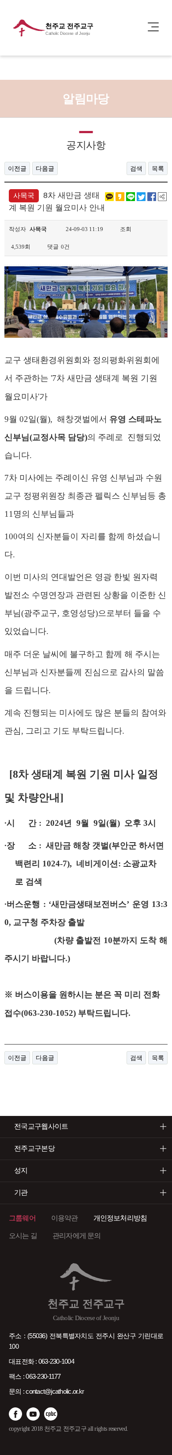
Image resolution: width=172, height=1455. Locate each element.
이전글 (17, 168)
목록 (158, 168)
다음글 (45, 168)
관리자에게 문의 (76, 1235)
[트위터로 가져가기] (141, 196)
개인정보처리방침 (120, 1218)
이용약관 (64, 1218)
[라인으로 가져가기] (130, 196)
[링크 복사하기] (162, 196)
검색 (136, 168)
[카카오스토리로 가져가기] (120, 196)
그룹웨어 (22, 1218)
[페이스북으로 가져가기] (151, 196)
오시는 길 (23, 1235)
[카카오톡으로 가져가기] (109, 196)
